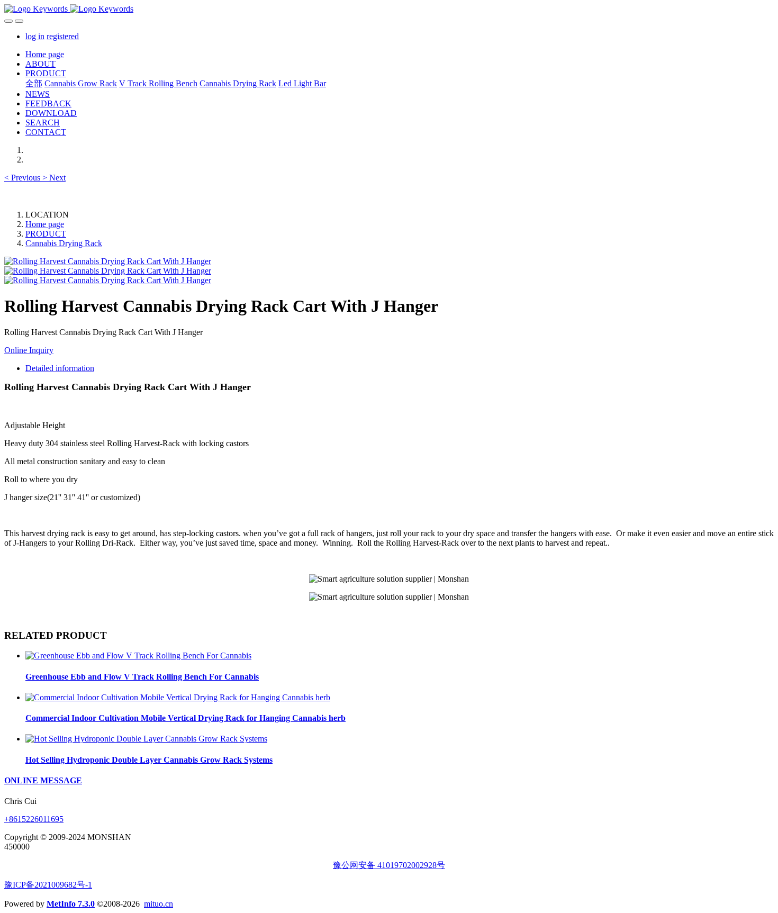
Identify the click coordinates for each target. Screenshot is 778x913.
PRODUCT (45, 233)
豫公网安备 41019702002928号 (389, 865)
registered (63, 36)
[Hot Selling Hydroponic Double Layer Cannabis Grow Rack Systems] (146, 738)
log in (34, 36)
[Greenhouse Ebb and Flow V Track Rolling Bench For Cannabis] (138, 655)
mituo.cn (158, 903)
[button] (23, 177)
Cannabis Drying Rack (63, 243)
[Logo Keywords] (389, 9)
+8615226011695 (34, 819)
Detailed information (59, 368)
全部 (33, 83)
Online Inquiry (28, 350)
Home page (44, 54)
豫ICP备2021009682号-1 (48, 884)
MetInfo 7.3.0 (71, 903)
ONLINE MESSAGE (43, 780)
